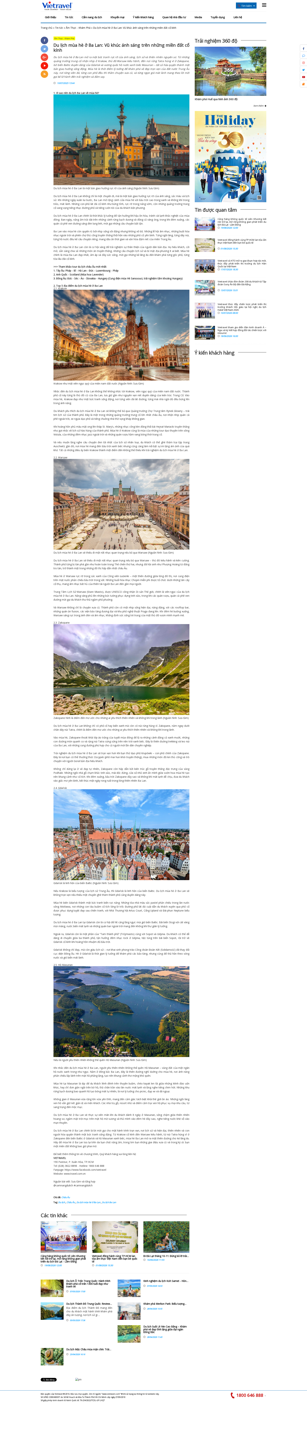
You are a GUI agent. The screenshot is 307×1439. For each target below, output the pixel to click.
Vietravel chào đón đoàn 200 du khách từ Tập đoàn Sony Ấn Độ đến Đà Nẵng (242, 283)
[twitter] (44, 49)
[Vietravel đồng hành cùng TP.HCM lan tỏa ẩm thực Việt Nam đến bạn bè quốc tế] (115, 1238)
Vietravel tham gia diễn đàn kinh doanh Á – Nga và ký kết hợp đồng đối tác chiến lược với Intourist (242, 330)
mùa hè (93, 93)
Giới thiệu (50, 17)
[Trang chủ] (57, 6)
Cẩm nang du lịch (92, 17)
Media (198, 17)
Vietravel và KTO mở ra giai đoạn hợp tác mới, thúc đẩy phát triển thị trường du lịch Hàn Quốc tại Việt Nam (242, 263)
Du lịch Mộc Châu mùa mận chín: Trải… (88, 1349)
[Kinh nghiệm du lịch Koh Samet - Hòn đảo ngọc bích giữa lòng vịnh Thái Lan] (129, 1288)
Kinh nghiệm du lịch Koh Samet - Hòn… (165, 1281)
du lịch (72, 93)
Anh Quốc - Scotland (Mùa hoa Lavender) (80, 274)
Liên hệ (237, 17)
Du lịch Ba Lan (108, 1202)
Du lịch (57, 188)
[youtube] (44, 65)
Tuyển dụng (218, 17)
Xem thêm (259, 105)
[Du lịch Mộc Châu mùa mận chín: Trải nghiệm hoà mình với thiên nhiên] (52, 1356)
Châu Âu (65, 1197)
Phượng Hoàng (171, 564)
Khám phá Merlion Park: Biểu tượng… (164, 1303)
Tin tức (69, 17)
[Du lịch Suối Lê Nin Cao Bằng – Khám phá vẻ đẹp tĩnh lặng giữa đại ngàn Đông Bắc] (129, 1334)
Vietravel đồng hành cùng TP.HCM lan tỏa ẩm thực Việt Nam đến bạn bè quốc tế (114, 1258)
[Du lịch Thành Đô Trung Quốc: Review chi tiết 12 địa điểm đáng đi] (52, 1311)
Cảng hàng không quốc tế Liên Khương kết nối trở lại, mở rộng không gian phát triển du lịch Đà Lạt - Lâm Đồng (63, 1258)
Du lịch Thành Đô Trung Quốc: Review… (89, 1303)
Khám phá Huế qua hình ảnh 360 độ (216, 99)
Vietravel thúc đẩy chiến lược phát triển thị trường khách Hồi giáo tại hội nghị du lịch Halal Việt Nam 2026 (242, 307)
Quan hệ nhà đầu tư (174, 17)
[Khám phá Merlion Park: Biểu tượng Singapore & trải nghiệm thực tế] (129, 1311)
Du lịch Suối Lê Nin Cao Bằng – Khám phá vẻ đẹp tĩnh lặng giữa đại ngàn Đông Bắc (165, 1329)
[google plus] (44, 57)
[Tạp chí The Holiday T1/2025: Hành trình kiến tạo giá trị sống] (230, 156)
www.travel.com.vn (75, 1173)
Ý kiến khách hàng (143, 17)
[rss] (44, 74)
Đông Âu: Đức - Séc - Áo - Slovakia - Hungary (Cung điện (88, 278)
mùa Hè (125, 278)
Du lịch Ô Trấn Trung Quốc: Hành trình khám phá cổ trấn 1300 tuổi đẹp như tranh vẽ (88, 1283)
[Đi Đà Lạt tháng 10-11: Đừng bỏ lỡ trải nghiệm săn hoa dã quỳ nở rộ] (166, 1238)
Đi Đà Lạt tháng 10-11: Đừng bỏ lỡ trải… (166, 1256)
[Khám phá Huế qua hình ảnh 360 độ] (228, 75)
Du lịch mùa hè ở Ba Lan (88, 1202)
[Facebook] (44, 40)
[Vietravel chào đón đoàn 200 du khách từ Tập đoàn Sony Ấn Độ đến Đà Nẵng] (205, 287)
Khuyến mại (117, 17)
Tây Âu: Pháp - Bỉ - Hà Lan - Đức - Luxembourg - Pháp (87, 270)
